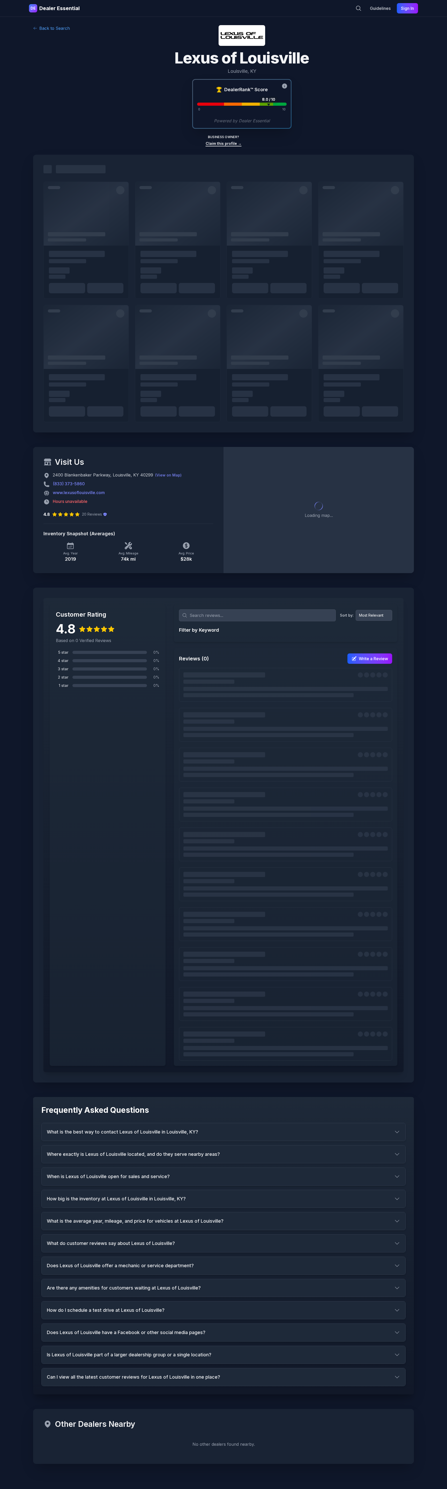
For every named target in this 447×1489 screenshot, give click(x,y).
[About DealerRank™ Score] (284, 86)
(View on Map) (168, 475)
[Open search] (358, 8)
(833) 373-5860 (69, 483)
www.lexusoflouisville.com (79, 492)
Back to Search (54, 28)
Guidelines (380, 8)
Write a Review (373, 658)
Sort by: (347, 615)
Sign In (407, 8)
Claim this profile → (224, 143)
